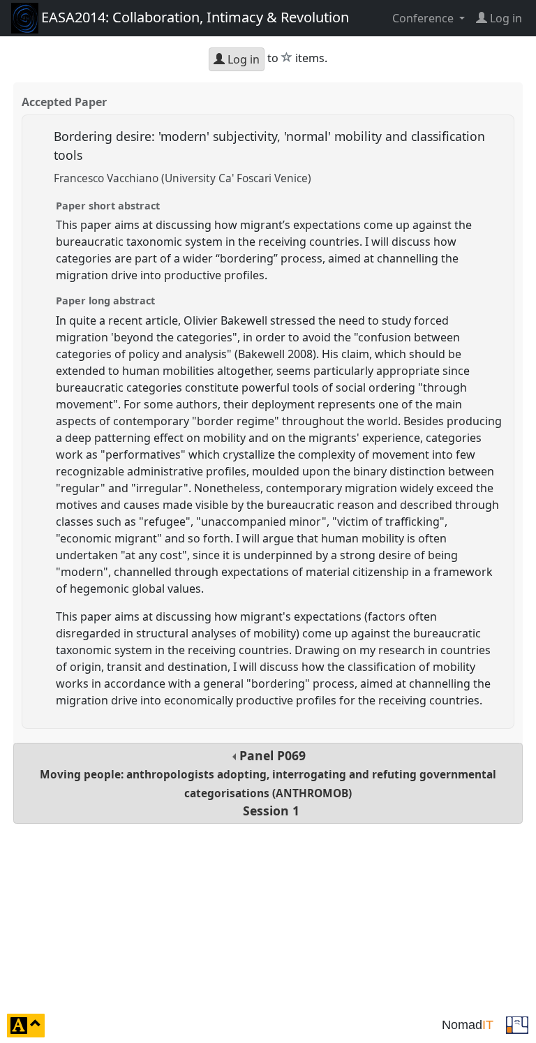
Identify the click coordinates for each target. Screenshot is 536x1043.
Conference (424, 18)
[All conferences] (517, 1024)
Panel (268, 783)
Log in (242, 59)
